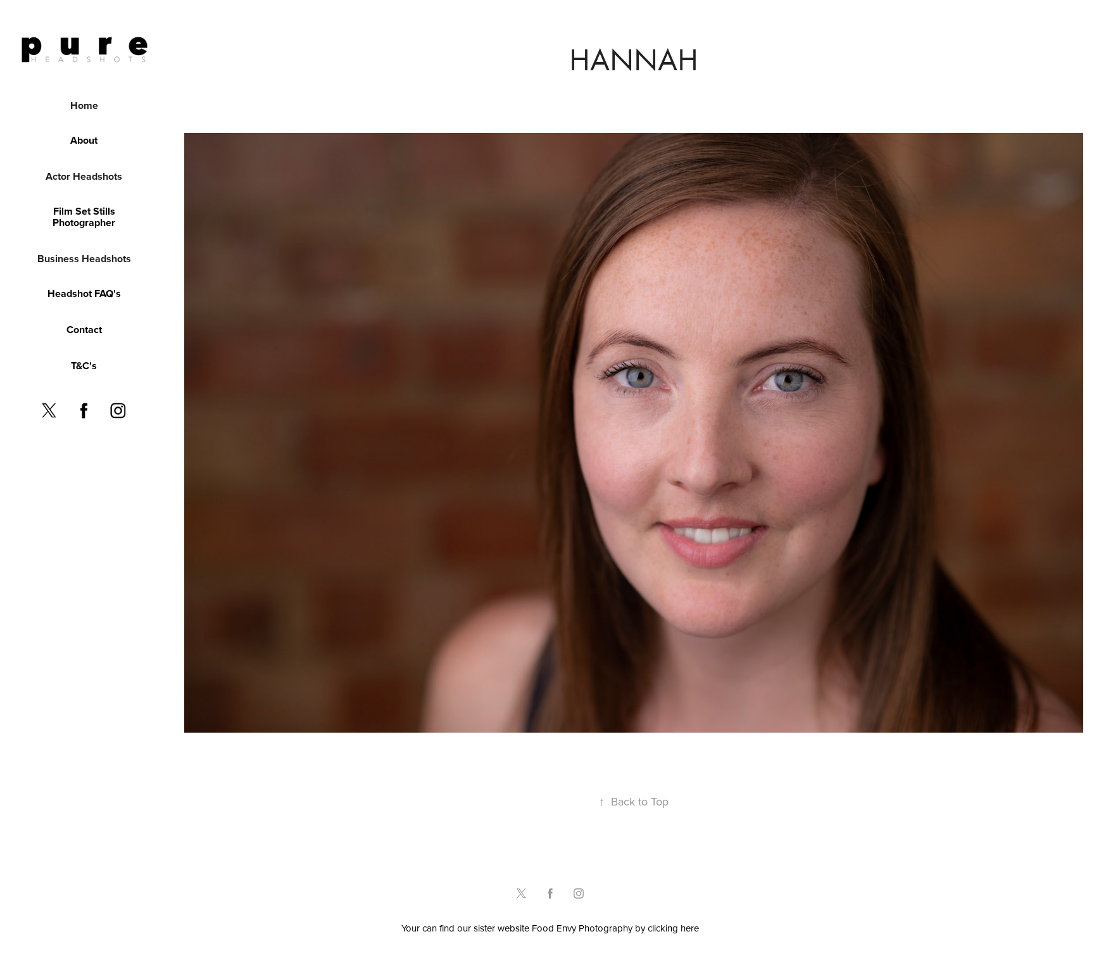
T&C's (84, 365)
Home (84, 105)
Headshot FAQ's (84, 293)
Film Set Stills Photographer (84, 217)
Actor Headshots (84, 176)
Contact (84, 329)
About (83, 140)
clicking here (673, 928)
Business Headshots (84, 258)
